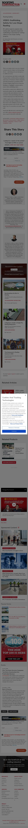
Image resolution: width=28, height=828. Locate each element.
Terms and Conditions (17, 415)
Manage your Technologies (14, 427)
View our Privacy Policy (16, 424)
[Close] (25, 395)
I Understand (14, 431)
